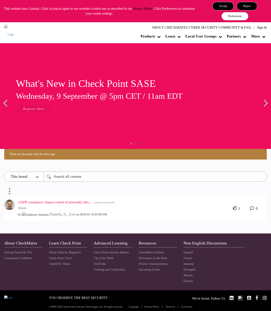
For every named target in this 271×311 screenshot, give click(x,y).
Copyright (134, 306)
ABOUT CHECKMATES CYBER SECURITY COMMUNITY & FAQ (201, 27)
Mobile (22, 208)
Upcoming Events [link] (149, 269)
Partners (234, 36)
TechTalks (100, 263)
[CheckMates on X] (238, 298)
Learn (170, 36)
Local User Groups (201, 36)
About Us (170, 306)
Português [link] (189, 269)
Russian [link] (188, 275)
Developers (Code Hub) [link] (153, 258)
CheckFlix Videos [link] (59, 263)
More (255, 36)
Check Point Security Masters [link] (111, 252)
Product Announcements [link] (153, 263)
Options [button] (9, 191)
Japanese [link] (189, 263)
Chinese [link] (188, 281)
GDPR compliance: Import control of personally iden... (66, 202)
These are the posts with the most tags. (33, 154)
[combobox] (155, 177)
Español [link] (188, 252)
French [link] (188, 258)
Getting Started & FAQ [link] (18, 252)
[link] (230, 298)
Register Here (33, 108)
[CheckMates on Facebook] (255, 298)
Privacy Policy (142, 8)
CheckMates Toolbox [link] (151, 252)
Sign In (262, 27)
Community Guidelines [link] (18, 258)
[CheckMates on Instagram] (263, 298)
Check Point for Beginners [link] (65, 252)
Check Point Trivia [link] (60, 258)
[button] (223, 6)
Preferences (235, 16)
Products (148, 36)
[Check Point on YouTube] (247, 298)
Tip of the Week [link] (103, 258)
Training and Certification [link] (109, 269)
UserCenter (186, 306)
